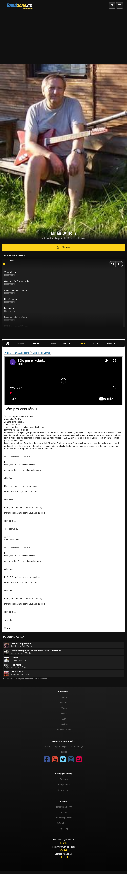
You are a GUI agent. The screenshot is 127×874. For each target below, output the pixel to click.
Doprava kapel (64, 790)
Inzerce (64, 752)
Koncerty (112, 343)
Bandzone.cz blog (64, 730)
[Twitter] (63, 759)
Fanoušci (64, 713)
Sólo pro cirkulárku (41, 353)
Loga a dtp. (64, 829)
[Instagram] (71, 759)
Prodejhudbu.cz (64, 785)
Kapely (64, 697)
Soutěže (64, 724)
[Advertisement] (63, 36)
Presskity (64, 779)
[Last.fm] (79, 759)
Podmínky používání (64, 818)
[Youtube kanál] (55, 759)
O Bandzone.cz (64, 823)
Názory (68, 343)
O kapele (38, 343)
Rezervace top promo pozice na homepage (63, 746)
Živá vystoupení (22, 353)
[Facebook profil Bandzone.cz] (47, 759)
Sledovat (66, 247)
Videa (82, 343)
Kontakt (64, 812)
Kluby (63, 719)
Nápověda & (64, 807)
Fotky (96, 343)
